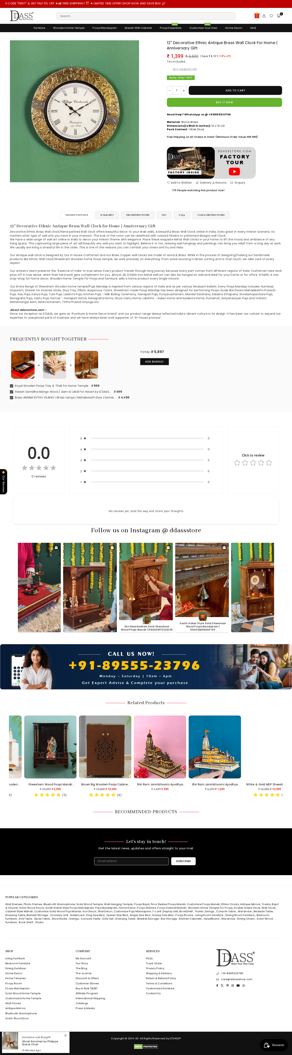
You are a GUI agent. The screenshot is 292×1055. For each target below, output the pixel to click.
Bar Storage (169, 919)
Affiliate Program (87, 993)
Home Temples (15, 978)
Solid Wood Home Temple (23, 993)
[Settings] (264, 15)
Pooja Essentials (171, 27)
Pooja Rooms (184, 915)
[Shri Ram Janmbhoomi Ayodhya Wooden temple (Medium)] (150, 747)
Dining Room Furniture (240, 915)
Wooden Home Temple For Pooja (210, 908)
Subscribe (183, 861)
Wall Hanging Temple (118, 904)
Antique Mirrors (250, 904)
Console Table (226, 911)
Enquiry (239, 183)
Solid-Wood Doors (31, 908)
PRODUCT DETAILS (77, 215)
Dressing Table (15, 915)
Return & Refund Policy (161, 978)
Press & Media (85, 1008)
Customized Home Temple (23, 998)
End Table (25, 919)
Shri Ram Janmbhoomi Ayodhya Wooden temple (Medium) (151, 785)
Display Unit (170, 911)
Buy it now (224, 102)
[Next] (285, 755)
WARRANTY (107, 215)
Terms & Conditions (159, 983)
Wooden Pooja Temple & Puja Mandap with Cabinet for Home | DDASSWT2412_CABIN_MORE (203, 626)
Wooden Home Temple (69, 28)
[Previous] (6, 755)
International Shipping (90, 998)
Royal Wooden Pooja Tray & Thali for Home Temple (51, 386)
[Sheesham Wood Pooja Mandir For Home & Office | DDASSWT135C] (41, 747)
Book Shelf (26, 922)
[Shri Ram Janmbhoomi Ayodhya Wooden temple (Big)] (205, 747)
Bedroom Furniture (17, 963)
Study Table (42, 919)
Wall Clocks (13, 1003)
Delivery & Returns (212, 183)
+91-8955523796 (232, 973)
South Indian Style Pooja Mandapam (69, 908)
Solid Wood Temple (89, 904)
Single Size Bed (140, 915)
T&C (164, 215)
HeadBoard (211, 919)
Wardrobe (245, 911)
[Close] (65, 1035)
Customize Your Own (203, 27)
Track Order (154, 963)
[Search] (146, 15)
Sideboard (77, 915)
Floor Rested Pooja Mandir (168, 904)
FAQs (182, 215)
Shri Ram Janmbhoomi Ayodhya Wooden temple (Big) (205, 785)
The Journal (83, 973)
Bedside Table (263, 911)
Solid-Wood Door (17, 1018)
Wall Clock (269, 908)
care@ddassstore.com (236, 979)
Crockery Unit (59, 915)
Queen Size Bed (117, 915)
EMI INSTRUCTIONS (137, 215)
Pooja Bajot (141, 904)
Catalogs (82, 1003)
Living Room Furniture (209, 915)
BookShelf (186, 911)
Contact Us (153, 993)
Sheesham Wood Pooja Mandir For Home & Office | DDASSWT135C (41, 785)
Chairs (39, 922)
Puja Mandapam (106, 908)
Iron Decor (89, 911)
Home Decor (233, 28)
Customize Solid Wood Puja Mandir (57, 911)
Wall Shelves (13, 904)
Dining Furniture (15, 968)
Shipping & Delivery (159, 973)
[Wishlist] (271, 15)
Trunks (266, 904)
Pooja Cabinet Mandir (172, 908)
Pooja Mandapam (105, 28)
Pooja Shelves (146, 908)
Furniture (39, 28)
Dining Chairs (246, 919)
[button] (146, 438)
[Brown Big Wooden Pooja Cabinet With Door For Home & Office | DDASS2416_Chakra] (95, 747)
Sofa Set (107, 919)
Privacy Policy (155, 968)
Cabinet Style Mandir (19, 911)
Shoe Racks (60, 919)
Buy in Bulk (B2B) (87, 988)
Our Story (82, 963)
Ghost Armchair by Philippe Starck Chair (40, 1042)
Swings (209, 911)
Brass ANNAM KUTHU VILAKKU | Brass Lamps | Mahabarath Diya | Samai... (64, 397)
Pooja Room (13, 983)
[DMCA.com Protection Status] (146, 1048)
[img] (38, 469)
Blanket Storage (37, 915)
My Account (83, 958)
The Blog (81, 968)
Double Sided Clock (247, 908)
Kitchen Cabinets (190, 919)
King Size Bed (95, 915)
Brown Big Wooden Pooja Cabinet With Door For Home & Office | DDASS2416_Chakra (95, 785)
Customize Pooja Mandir (203, 904)
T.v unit (156, 911)
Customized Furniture (160, 988)
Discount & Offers (87, 978)
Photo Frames (33, 904)
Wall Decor (105, 911)
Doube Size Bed (163, 915)
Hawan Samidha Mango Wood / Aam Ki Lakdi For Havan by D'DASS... (62, 392)
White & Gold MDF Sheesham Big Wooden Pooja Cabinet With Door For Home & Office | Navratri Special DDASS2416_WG (260, 785)
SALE (253, 28)
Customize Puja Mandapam (132, 911)
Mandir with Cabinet (138, 28)
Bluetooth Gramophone (59, 904)
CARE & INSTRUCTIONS (210, 215)
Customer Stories (87, 983)
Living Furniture (15, 958)
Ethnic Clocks (230, 904)
